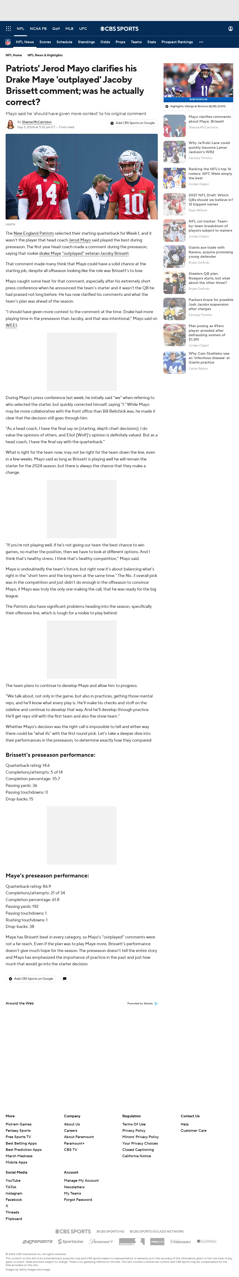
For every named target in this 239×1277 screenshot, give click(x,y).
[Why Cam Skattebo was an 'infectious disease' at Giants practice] (174, 362)
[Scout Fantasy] (180, 1241)
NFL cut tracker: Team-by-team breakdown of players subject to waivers (210, 226)
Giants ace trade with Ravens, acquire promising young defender (211, 252)
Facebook (14, 1199)
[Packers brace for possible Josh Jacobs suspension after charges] (174, 309)
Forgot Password (78, 1199)
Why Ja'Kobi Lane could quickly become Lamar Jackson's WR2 (209, 147)
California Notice (136, 1151)
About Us (72, 1124)
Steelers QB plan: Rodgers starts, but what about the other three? (209, 278)
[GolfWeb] (207, 1241)
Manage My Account (81, 1180)
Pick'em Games (19, 1124)
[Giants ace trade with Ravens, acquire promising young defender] (174, 256)
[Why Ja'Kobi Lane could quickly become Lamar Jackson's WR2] (174, 152)
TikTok (11, 1187)
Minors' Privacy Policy (140, 1137)
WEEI (11, 325)
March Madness (19, 1156)
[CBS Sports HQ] (110, 1231)
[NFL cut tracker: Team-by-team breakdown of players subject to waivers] (174, 230)
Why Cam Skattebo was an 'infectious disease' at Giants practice (209, 358)
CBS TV (70, 1149)
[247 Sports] (37, 1240)
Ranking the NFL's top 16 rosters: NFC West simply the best (210, 173)
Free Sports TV (18, 1137)
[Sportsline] (70, 1240)
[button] (8, 28)
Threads (12, 1212)
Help (185, 1124)
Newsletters (74, 1187)
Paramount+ (74, 1143)
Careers (70, 1130)
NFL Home (14, 55)
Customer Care (194, 1130)
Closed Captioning (138, 1145)
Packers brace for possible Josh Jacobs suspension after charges (211, 304)
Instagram (14, 1193)
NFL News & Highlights (45, 55)
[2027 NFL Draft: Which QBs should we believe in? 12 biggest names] (174, 204)
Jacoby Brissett (114, 253)
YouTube (13, 1180)
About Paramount (79, 1137)
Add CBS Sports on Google (135, 123)
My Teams (72, 1193)
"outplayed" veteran (80, 253)
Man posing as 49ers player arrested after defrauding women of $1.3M (207, 333)
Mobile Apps (16, 1162)
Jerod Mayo (80, 240)
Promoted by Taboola (140, 1003)
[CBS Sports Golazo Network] (157, 1231)
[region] (198, 83)
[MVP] (157, 1240)
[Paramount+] (101, 1240)
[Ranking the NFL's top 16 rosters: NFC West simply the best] (174, 178)
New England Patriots (34, 233)
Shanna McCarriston (37, 122)
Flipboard (14, 1219)
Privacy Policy (133, 1130)
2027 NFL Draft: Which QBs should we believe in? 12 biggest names (211, 199)
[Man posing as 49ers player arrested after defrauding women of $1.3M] (174, 335)
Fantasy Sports (18, 1130)
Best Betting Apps (21, 1143)
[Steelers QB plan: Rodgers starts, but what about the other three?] (174, 283)
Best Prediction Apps (24, 1149)
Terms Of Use (134, 1124)
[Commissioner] (132, 1240)
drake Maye (50, 253)
